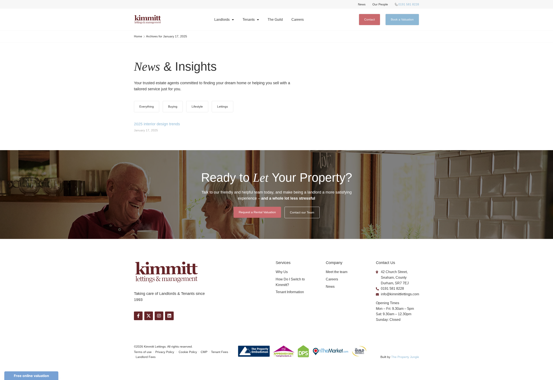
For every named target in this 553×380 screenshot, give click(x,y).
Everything (146, 106)
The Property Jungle (405, 357)
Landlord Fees (146, 357)
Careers (297, 19)
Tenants (249, 19)
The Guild (275, 19)
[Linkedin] (169, 316)
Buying (172, 106)
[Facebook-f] (138, 316)
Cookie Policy (188, 352)
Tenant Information (290, 292)
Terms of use (143, 352)
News (361, 4)
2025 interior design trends (157, 124)
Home (138, 36)
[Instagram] (159, 316)
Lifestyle (197, 106)
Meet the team (336, 272)
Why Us (282, 272)
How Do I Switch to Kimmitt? (290, 282)
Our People (380, 4)
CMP (204, 352)
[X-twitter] (148, 316)
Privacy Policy (165, 352)
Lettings (222, 106)
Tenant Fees (219, 352)
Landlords (222, 19)
